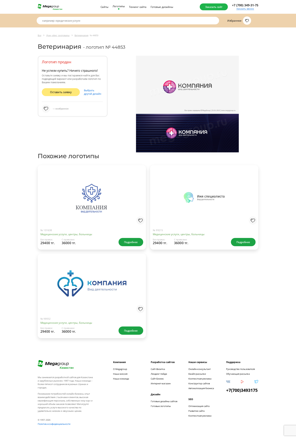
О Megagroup (120, 369)
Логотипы (119, 6)
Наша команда (121, 378)
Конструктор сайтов (199, 383)
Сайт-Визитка (158, 369)
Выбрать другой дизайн (92, 92)
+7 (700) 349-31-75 (245, 5)
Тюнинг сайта (137, 7)
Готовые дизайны (162, 7)
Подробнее (131, 242)
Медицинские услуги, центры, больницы (66, 234)
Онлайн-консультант (199, 369)
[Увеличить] (139, 211)
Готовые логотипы (161, 406)
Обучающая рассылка (238, 373)
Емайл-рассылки (197, 373)
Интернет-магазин (161, 383)
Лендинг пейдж (159, 373)
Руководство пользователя (240, 369)
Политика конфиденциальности (54, 423)
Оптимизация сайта (198, 406)
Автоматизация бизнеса (201, 388)
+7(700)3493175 (242, 390)
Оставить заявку (61, 92)
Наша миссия (120, 373)
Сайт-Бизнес (157, 378)
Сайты (104, 7)
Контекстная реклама (199, 378)
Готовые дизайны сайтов (164, 401)
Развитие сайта (196, 410)
